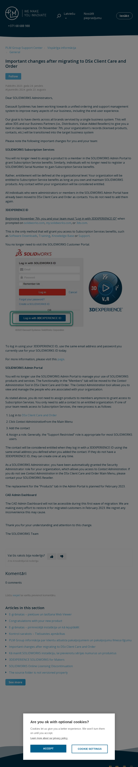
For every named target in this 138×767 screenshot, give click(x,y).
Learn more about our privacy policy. (49, 738)
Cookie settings (90, 749)
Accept (48, 748)
